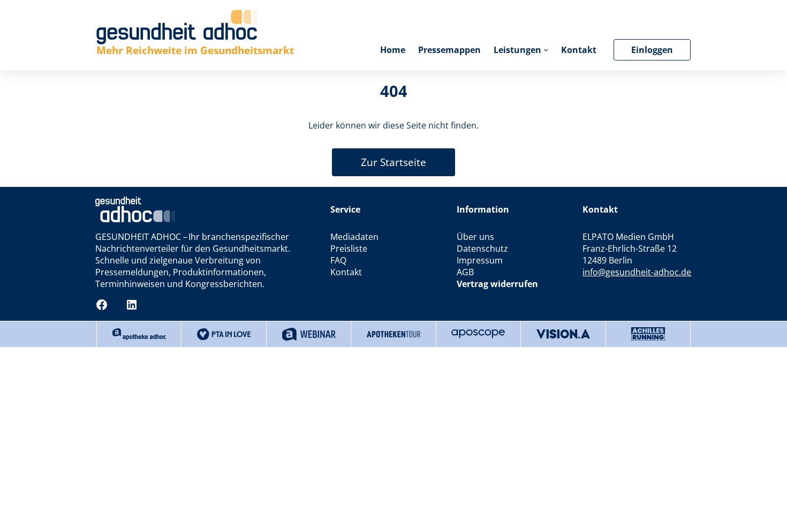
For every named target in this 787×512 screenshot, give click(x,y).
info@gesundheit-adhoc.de (636, 272)
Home (392, 50)
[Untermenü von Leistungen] (545, 49)
